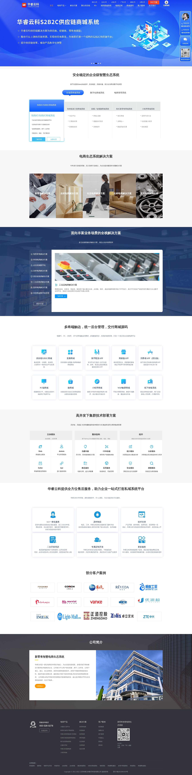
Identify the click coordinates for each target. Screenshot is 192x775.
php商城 (65, 766)
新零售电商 (82, 726)
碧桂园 (100, 745)
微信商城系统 (82, 766)
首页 (51, 5)
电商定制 (119, 5)
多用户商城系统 (123, 766)
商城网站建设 (112, 766)
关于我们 (152, 5)
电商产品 (60, 5)
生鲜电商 (82, 745)
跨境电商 (82, 730)
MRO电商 (82, 738)
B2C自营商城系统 (65, 741)
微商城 (39, 766)
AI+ (95, 5)
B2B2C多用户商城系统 (67, 730)
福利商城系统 (106, 5)
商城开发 (57, 766)
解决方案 (73, 5)
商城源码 (130, 5)
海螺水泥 (101, 730)
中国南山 (101, 738)
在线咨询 (44, 730)
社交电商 (82, 741)
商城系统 (133, 766)
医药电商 (82, 734)
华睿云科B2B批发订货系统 (68, 734)
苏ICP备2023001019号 (120, 772)
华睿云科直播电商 (65, 749)
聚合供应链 (85, 5)
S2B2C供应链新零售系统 (67, 738)
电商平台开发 (48, 766)
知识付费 (82, 749)
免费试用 (53, 139)
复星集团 (101, 726)
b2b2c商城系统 (93, 766)
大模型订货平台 (65, 726)
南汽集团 (101, 734)
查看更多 (40, 686)
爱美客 (100, 741)
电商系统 (102, 766)
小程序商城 (63, 752)
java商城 (72, 766)
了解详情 (39, 139)
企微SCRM (63, 745)
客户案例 (141, 5)
